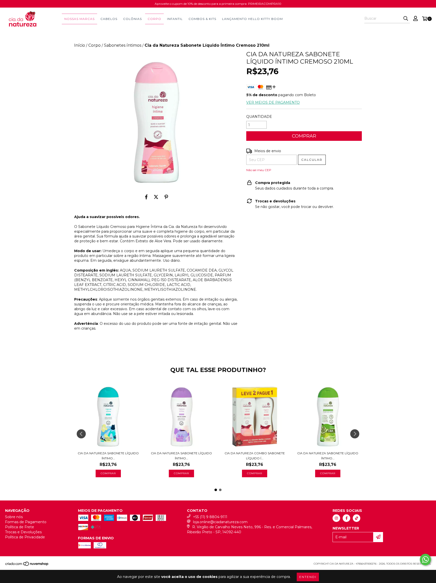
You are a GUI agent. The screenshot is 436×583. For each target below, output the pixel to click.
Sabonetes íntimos (122, 45)
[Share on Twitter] (156, 196)
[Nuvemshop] (27, 565)
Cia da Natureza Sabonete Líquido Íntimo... (108, 455)
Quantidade (259, 116)
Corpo (154, 19)
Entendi (307, 577)
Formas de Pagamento (25, 522)
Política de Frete (19, 527)
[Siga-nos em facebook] (346, 518)
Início (79, 45)
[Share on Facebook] (146, 196)
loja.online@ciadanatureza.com (220, 522)
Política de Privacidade (25, 537)
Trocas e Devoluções (23, 532)
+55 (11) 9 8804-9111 (210, 517)
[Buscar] (406, 18)
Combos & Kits (202, 19)
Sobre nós (14, 517)
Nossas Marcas (79, 19)
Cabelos (108, 19)
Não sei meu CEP (258, 170)
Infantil (175, 19)
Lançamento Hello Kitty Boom (252, 19)
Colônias (132, 19)
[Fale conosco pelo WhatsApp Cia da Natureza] (425, 559)
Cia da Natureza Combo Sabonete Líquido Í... (255, 455)
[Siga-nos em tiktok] (356, 518)
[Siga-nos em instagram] (336, 518)
